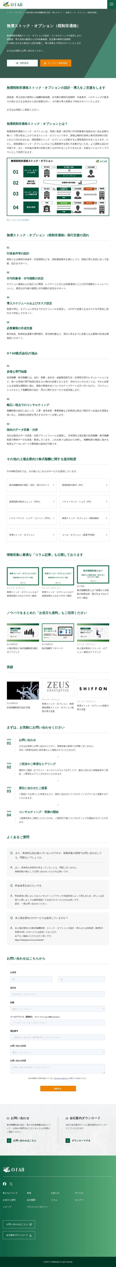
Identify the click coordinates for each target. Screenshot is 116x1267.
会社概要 (31, 1200)
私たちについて (10, 1193)
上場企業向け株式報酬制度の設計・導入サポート (44, 13)
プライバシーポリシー (37, 1207)
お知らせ (55, 1193)
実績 (29, 1193)
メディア (7, 1207)
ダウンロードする (81, 1140)
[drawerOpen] (111, 4)
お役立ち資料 (9, 1200)
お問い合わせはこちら (24, 1140)
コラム (54, 1200)
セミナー (79, 1200)
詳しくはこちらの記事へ (18, 220)
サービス (18, 13)
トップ (9, 13)
